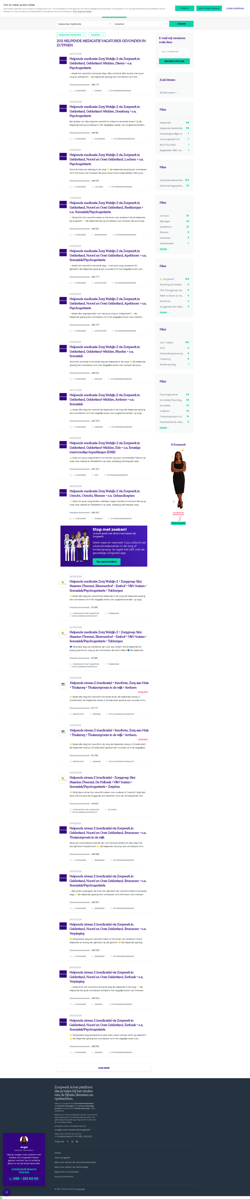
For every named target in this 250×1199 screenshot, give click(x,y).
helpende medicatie (70, 34)
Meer (163, 249)
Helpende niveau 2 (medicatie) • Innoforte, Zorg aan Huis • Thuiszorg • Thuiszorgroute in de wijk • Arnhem (109, 685)
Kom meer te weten (82, 11)
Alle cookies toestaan (209, 8)
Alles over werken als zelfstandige (71, 1167)
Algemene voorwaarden (67, 1171)
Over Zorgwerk (62, 1157)
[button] (7, 1192)
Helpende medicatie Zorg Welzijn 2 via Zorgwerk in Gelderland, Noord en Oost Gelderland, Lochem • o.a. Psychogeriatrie (107, 159)
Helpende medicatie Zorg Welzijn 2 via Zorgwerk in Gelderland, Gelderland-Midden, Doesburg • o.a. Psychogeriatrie (105, 111)
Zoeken (181, 23)
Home (58, 1152)
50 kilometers (168, 92)
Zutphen (95, 34)
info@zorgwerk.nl (65, 1136)
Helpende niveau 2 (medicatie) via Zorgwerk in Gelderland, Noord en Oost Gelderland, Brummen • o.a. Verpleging (108, 929)
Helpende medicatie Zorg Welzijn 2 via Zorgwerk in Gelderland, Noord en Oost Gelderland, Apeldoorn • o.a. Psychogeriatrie (108, 303)
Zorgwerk (81, 1189)
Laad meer (104, 1067)
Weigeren (185, 8)
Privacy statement (64, 1176)
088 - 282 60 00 (85, 1136)
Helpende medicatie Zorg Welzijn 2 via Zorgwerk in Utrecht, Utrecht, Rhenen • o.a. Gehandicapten (105, 493)
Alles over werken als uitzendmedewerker (75, 1162)
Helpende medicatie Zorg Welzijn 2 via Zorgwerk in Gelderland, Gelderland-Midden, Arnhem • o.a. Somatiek (105, 399)
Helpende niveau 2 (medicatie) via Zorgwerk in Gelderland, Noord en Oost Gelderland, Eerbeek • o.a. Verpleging (106, 977)
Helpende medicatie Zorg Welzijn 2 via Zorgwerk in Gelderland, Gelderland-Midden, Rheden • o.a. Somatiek (105, 351)
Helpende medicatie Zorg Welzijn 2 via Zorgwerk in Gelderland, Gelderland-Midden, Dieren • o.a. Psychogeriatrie (105, 63)
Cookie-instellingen (235, 8)
